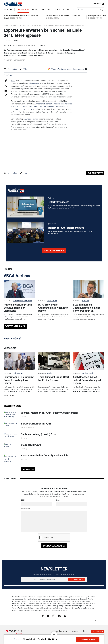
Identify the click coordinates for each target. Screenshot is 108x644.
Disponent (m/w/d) (31, 444)
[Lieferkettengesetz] (25, 207)
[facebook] (43, 615)
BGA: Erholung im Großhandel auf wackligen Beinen (53, 307)
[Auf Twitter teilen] (6, 85)
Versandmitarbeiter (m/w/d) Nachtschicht (44, 455)
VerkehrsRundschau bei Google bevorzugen (67, 69)
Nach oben (98, 621)
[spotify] (65, 615)
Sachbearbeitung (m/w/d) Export (39, 434)
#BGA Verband (18, 275)
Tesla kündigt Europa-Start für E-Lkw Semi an (53, 379)
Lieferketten (34, 83)
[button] (54, 632)
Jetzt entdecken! (87, 639)
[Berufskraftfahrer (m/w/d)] (11, 424)
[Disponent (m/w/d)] (11, 445)
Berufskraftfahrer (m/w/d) (36, 423)
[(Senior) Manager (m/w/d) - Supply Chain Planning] (11, 414)
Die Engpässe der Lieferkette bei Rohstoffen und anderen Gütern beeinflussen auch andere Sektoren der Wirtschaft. (53, 317)
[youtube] (48, 615)
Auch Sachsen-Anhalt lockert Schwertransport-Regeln (87, 380)
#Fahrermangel (18, 373)
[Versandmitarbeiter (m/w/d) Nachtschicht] (11, 458)
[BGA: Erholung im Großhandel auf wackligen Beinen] (54, 289)
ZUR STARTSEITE (95, 173)
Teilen (26, 69)
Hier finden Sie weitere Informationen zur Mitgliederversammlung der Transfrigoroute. (70, 233)
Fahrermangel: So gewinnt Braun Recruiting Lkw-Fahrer (19, 380)
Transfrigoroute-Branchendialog (66, 227)
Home (6, 25)
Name (58, 500)
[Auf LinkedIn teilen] (6, 90)
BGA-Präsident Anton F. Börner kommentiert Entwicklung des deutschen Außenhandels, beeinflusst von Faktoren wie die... (18, 317)
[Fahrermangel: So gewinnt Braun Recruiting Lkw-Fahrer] (19, 361)
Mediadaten (61, 631)
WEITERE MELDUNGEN (15, 326)
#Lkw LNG (85, 301)
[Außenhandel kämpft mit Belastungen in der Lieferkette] (19, 289)
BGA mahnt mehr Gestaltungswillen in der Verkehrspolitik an (86, 307)
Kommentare (12, 69)
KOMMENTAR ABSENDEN (54, 546)
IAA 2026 (35, 10)
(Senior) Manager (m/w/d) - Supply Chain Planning (49, 412)
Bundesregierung (31, 119)
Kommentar (25, 509)
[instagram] (54, 615)
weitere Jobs (28, 469)
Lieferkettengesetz (58, 202)
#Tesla (49, 373)
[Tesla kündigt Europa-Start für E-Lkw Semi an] (54, 361)
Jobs (85, 631)
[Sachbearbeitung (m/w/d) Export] (11, 435)
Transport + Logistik (29, 25)
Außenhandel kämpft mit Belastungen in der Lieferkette (18, 307)
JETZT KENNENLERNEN (54, 250)
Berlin (13, 81)
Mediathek (46, 10)
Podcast (66, 10)
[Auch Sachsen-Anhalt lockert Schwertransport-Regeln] (88, 361)
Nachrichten (23, 10)
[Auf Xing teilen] (6, 95)
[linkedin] (59, 615)
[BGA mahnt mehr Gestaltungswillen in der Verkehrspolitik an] (88, 289)
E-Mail (23, 500)
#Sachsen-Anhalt (87, 373)
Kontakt (74, 631)
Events (57, 10)
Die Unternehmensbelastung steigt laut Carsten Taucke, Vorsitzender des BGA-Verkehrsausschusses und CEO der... (88, 317)
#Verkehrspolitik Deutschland (22, 301)
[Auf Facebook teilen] (6, 80)
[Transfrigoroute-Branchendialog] (25, 232)
